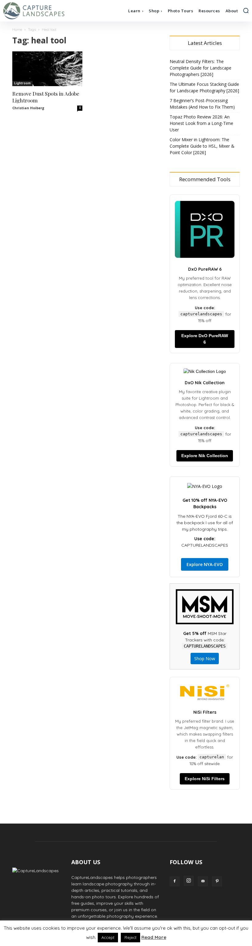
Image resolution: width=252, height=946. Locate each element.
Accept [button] (107, 937)
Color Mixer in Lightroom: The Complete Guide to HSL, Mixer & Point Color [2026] (202, 146)
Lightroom (22, 83)
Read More (153, 937)
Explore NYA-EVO (205, 564)
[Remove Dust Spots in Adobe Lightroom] (47, 68)
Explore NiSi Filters (205, 778)
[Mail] (203, 881)
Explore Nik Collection (204, 455)
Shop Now (204, 658)
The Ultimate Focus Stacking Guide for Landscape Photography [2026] (204, 87)
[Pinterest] (217, 881)
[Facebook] (174, 881)
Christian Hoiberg (28, 108)
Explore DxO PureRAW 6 (204, 339)
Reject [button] (130, 937)
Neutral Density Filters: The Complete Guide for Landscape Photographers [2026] (200, 67)
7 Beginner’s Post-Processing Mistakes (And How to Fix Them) (202, 104)
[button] (246, 10)
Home (17, 29)
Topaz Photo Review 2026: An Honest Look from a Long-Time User (201, 123)
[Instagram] (189, 881)
